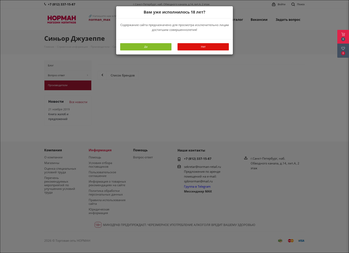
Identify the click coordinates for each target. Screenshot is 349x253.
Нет (203, 46)
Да (145, 46)
